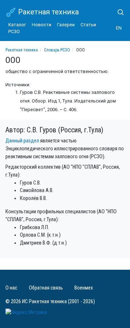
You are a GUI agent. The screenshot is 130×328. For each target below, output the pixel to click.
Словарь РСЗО (57, 50)
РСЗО (14, 31)
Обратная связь (46, 288)
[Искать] (118, 12)
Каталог (17, 24)
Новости (41, 24)
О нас (11, 288)
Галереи (66, 24)
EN (119, 28)
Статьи (88, 24)
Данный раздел (22, 141)
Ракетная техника (47, 12)
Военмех (83, 288)
